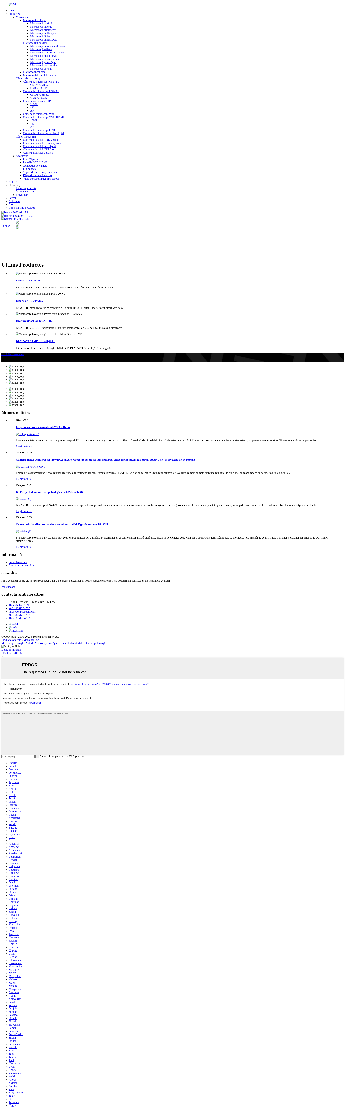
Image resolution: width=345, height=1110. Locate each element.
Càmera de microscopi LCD (39, 130)
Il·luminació (30, 168)
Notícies (13, 181)
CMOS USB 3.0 (39, 94)
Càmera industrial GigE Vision (40, 139)
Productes (14, 13)
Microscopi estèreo (41, 49)
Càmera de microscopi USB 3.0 (41, 91)
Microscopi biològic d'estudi (17, 643)
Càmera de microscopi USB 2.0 (41, 81)
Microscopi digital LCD (43, 39)
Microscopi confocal (34, 71)
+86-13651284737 (19, 608)
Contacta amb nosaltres (22, 207)
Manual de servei (25, 191)
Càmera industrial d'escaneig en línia (43, 143)
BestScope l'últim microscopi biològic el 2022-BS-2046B (49, 492)
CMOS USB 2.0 (39, 84)
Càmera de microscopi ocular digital (43, 133)
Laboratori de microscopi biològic (87, 643)
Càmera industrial (26, 136)
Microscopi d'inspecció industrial (48, 52)
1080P (34, 104)
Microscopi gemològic (43, 62)
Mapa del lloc (31, 639)
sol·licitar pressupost (12, 354)
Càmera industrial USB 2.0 (38, 149)
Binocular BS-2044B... (29, 280)
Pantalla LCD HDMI (35, 162)
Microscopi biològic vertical (50, 643)
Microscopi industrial (35, 42)
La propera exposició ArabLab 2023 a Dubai (43, 427)
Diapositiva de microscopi (37, 175)
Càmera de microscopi (28, 78)
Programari (22, 194)
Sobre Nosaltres (18, 562)
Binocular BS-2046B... (29, 300)
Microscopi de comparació (45, 58)
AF (32, 110)
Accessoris (22, 155)
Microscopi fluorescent (43, 29)
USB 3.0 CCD (38, 97)
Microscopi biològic (34, 20)
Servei (12, 197)
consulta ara (8, 586)
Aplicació (14, 201)
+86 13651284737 (11, 652)
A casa (12, 10)
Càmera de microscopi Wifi (38, 113)
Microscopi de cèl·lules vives (39, 75)
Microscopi (22, 16)
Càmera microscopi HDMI (38, 101)
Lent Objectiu (31, 159)
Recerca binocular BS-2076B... (34, 320)
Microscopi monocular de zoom (48, 46)
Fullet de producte (26, 188)
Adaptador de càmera (35, 165)
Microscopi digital (40, 36)
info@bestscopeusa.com (22, 611)
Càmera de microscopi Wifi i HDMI (43, 117)
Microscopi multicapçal (43, 33)
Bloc (11, 204)
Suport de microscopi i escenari (40, 172)
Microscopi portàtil (41, 68)
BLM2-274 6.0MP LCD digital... (35, 341)
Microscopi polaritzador (43, 65)
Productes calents (11, 639)
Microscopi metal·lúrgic (43, 55)
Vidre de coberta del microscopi (41, 178)
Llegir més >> (24, 446)
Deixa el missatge (11, 649)
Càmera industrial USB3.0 (38, 152)
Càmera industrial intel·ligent (39, 146)
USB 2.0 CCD (38, 88)
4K (32, 107)
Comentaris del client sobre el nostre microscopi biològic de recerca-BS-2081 (62, 524)
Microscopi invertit (41, 26)
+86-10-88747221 (19, 605)
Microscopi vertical (41, 23)
